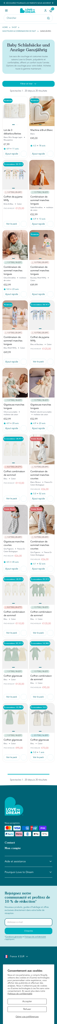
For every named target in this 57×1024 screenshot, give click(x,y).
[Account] (45, 10)
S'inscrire (28, 930)
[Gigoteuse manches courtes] (15, 519)
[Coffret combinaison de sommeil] (15, 449)
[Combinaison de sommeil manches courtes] (42, 449)
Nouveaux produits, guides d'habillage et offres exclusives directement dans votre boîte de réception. (27, 910)
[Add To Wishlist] (24, 154)
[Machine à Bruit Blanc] (42, 111)
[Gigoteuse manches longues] (15, 383)
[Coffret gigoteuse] (15, 654)
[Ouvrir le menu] (6, 10)
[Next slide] (52, 3)
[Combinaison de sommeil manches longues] (42, 175)
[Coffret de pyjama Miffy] (15, 175)
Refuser (27, 1009)
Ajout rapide (11, 154)
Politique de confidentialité (20, 993)
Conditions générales (13, 936)
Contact (10, 842)
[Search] (48, 18)
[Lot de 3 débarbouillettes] (15, 111)
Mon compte (13, 848)
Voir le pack (11, 223)
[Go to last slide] (4, 3)
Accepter (27, 1001)
